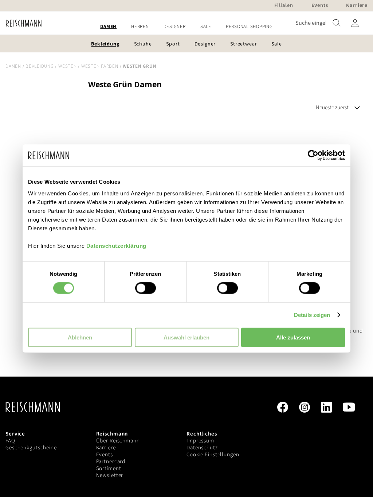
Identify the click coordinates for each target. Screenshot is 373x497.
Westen (67, 66)
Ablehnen (80, 337)
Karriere (106, 448)
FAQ (10, 441)
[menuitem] (108, 27)
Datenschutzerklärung (116, 245)
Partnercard (111, 461)
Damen (13, 66)
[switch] (145, 289)
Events (104, 454)
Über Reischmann (118, 441)
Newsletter (109, 475)
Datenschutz (202, 448)
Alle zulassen (293, 337)
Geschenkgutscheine (31, 448)
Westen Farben (99, 66)
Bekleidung (39, 66)
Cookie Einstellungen (212, 454)
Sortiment (108, 468)
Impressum (200, 441)
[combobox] (315, 23)
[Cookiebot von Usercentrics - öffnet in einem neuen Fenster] (313, 155)
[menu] (186, 27)
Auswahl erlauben (186, 337)
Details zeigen (312, 315)
